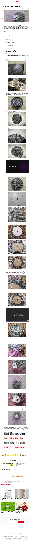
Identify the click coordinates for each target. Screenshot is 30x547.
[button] (1, 464)
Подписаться (21, 521)
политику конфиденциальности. (8, 482)
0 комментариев (26, 458)
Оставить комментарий (15, 460)
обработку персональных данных (22, 481)
